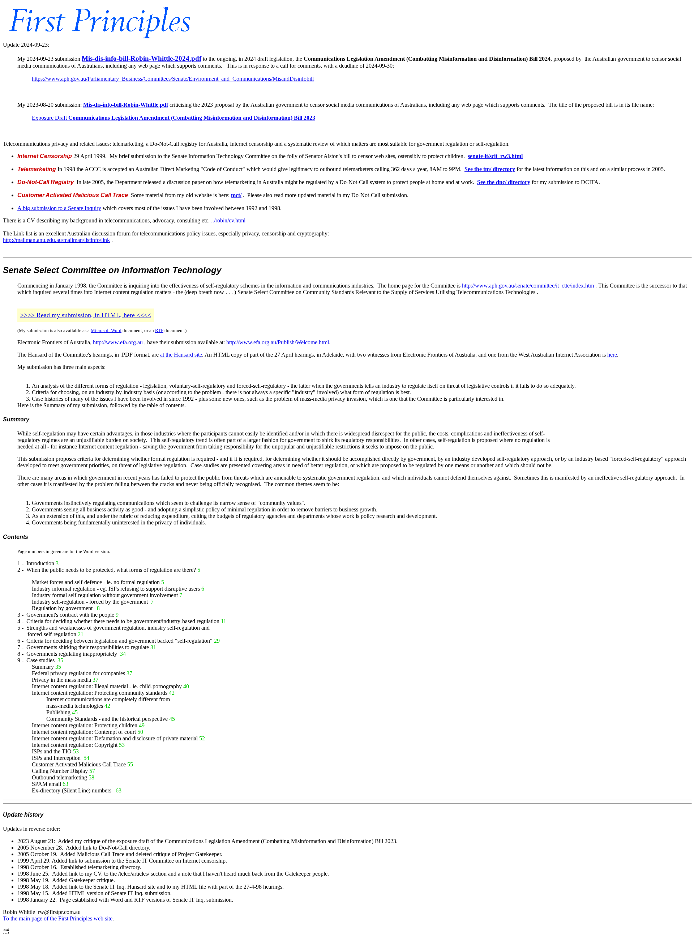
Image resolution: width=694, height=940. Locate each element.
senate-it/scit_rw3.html (495, 156)
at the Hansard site (181, 355)
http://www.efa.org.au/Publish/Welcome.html (277, 342)
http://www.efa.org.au (118, 342)
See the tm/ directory (489, 169)
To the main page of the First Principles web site (57, 918)
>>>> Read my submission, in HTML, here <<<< (85, 315)
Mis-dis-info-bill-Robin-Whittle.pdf (125, 105)
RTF (159, 330)
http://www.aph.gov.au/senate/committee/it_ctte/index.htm (528, 285)
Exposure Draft (173, 118)
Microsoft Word (106, 330)
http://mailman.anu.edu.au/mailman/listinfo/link (56, 240)
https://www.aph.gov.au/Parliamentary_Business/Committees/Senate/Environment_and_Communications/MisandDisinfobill (173, 79)
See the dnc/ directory (503, 182)
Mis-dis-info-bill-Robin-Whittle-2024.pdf (141, 58)
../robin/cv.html (228, 220)
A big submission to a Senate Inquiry (59, 208)
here (612, 355)
